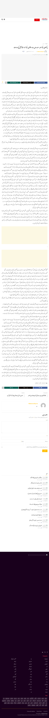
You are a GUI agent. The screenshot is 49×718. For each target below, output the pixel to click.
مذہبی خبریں (14, 682)
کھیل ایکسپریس (14, 677)
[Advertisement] (24, 9)
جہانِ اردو (46, 690)
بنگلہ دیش (12, 699)
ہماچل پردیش (33, 705)
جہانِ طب (46, 692)
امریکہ (28, 699)
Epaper (37, 20)
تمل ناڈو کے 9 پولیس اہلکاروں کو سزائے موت (36, 499)
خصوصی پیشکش (30, 669)
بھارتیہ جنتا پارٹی (7, 699)
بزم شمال (46, 677)
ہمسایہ (15, 690)
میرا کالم (15, 687)
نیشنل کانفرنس (19, 703)
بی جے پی (46, 701)
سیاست (31, 687)
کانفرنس (15, 669)
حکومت (27, 701)
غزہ (46, 703)
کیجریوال (37, 705)
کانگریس (46, 705)
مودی (26, 703)
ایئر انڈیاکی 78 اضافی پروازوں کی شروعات (36, 515)
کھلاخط (15, 674)
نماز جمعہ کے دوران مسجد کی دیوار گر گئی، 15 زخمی (35, 520)
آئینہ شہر (46, 662)
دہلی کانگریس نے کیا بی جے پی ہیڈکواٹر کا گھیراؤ (36, 478)
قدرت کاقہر (15, 664)
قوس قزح (15, 667)
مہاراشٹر (23, 703)
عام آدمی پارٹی (4, 701)
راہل (15, 701)
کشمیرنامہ (15, 672)
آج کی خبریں (46, 664)
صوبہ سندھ (43, 383)
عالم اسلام (31, 690)
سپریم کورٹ (8, 701)
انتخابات (25, 699)
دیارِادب (31, 682)
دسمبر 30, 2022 (31, 52)
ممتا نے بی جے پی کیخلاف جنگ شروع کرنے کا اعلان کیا (35, 494)
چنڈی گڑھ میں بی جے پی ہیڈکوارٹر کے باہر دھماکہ (36, 504)
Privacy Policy (39, 711)
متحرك (15, 679)
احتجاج (46, 699)
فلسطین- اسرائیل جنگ (13, 659)
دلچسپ (31, 672)
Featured (46, 659)
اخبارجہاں (43, 44)
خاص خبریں (30, 664)
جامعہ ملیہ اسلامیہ (39, 701)
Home (46, 44)
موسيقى (15, 684)
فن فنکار (15, 662)
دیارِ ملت (31, 677)
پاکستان (5, 703)
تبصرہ (46, 420)
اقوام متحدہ (39, 699)
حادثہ (31, 659)
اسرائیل (43, 699)
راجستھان (19, 701)
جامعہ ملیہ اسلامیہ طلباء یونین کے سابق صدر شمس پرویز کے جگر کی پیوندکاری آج (31, 510)
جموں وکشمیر (34, 701)
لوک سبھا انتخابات (36, 703)
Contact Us (45, 711)
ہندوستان (29, 705)
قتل (40, 383)
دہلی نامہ (31, 674)
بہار (3, 699)
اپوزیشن (22, 699)
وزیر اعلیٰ (12, 703)
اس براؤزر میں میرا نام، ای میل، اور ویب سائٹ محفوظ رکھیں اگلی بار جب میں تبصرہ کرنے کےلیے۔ (36, 447)
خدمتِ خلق (30, 667)
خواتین (24, 701)
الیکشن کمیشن (31, 699)
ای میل (22, 441)
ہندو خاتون (37, 383)
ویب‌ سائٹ (46, 441)
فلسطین (43, 703)
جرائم (46, 687)
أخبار (46, 667)
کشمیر (40, 705)
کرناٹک (43, 705)
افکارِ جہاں (46, 672)
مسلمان (31, 703)
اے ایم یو (15, 699)
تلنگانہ (42, 701)
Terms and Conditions (31, 711)
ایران (18, 699)
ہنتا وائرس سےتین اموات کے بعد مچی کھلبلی (36, 483)
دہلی (21, 701)
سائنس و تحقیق (30, 684)
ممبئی (28, 703)
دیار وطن (31, 679)
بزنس (46, 679)
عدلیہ (31, 692)
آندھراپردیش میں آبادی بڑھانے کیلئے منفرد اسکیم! (36, 526)
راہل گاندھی (12, 701)
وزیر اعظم (15, 703)
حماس (30, 701)
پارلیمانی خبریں (46, 684)
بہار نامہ (46, 682)
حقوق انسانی (30, 662)
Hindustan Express (40, 52)
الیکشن (46, 674)
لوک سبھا (40, 703)
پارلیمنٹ (8, 703)
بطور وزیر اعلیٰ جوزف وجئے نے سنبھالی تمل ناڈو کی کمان (35, 488)
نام (46, 436)
